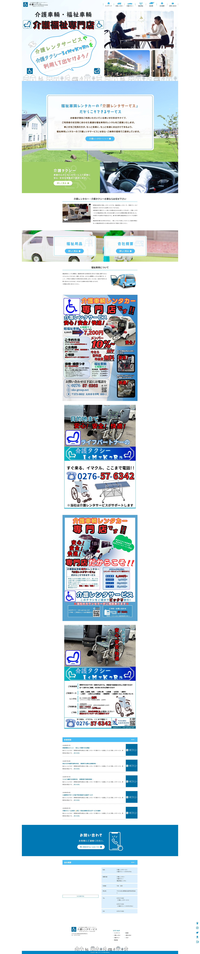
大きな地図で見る (80, 896)
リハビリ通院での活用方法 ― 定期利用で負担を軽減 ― (77, 779)
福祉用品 (140, 4)
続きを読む (77, 753)
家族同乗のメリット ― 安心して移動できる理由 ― (76, 748)
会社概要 (162, 4)
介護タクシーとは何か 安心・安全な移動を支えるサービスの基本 (81, 811)
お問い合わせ (172, 4)
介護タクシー (130, 4)
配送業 (151, 4)
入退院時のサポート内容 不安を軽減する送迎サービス (77, 795)
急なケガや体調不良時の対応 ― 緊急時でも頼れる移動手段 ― (79, 763)
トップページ (108, 4)
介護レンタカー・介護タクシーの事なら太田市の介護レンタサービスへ (176, 40)
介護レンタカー (119, 4)
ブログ (127, 937)
